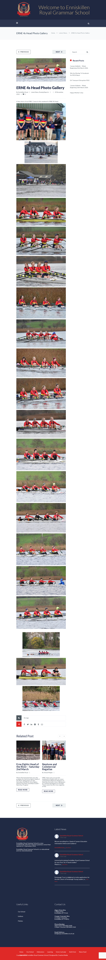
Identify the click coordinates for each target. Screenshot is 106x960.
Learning (50, 952)
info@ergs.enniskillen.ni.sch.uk (64, 933)
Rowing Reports (44, 92)
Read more (23, 790)
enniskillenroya (59, 847)
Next (58, 52)
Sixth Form (72, 952)
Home (53, 33)
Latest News (63, 33)
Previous (24, 52)
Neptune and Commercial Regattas (49, 767)
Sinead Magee (48, 772)
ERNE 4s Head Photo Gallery (40, 87)
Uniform (20, 916)
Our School (21, 912)
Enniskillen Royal (23, 92)
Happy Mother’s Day (76, 93)
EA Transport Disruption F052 (79, 80)
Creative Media (63, 955)
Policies (20, 921)
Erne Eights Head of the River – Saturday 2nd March (27, 767)
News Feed (82, 952)
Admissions (40, 952)
